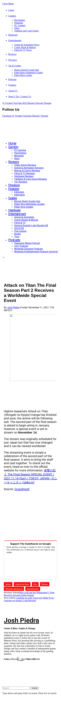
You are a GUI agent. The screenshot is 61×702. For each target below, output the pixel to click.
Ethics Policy (14, 670)
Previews (12, 60)
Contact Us (34, 665)
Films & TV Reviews (24, 173)
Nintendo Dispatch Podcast (28, 248)
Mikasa (44, 584)
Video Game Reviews (25, 165)
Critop (43, 673)
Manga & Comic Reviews (27, 170)
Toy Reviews (20, 181)
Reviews (12, 54)
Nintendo (18, 23)
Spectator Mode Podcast (27, 243)
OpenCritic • (22, 673)
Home (12, 143)
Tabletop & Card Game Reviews (30, 179)
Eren (35, 584)
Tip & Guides (14, 65)
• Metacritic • (47, 670)
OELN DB (19, 228)
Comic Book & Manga (25, 47)
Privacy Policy (49, 665)
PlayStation (19, 20)
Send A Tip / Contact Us (19, 96)
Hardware (13, 35)
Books (17, 234)
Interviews (19, 194)
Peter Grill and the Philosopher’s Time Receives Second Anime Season (29, 593)
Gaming (12, 16)
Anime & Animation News (26, 44)
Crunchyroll (22, 489)
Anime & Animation (24, 217)
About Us (12, 91)
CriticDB (33, 673)
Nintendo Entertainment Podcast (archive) (36, 251)
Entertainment (14, 40)
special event (33, 589)
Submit (35, 688)
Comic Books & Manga (26, 220)
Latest (11, 10)
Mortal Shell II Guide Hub (26, 70)
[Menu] (3, 257)
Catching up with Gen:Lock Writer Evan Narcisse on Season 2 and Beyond (29, 599)
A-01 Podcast (21, 246)
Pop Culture (20, 231)
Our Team (21, 665)
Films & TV (20, 222)
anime (8, 584)
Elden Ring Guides (23, 75)
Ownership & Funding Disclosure (22, 676)
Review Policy (31, 667)
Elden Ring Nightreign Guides (28, 72)
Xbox (17, 28)
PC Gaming (19, 25)
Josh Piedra (13, 307)
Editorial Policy (42, 679)
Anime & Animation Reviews (29, 167)
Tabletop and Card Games (26, 30)
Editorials (19, 192)
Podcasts (12, 79)
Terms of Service (31, 670)
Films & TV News (23, 50)
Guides (12, 198)
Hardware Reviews (23, 176)
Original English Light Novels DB (31, 225)
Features (12, 85)
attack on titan (22, 584)
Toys (16, 236)
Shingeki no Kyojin (14, 589)
